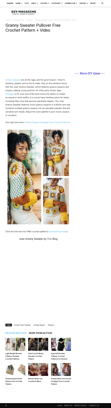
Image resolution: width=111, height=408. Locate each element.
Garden (10, 3)
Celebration (70, 3)
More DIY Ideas (90, 73)
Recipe (92, 3)
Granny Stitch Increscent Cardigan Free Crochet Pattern (61, 381)
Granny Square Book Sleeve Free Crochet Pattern (13, 381)
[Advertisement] (73, 12)
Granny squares (13, 80)
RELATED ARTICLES (15, 333)
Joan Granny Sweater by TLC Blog (38, 238)
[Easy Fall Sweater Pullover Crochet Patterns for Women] (61, 344)
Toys (27, 3)
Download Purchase (57, 231)
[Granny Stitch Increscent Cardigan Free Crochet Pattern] (61, 369)
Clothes (43, 3)
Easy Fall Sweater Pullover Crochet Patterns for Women (59, 356)
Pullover (51, 325)
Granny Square (39, 325)
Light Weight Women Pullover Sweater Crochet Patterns (13, 356)
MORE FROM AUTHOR (40, 333)
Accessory (56, 3)
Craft (33, 3)
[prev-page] (7, 389)
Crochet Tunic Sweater (22, 325)
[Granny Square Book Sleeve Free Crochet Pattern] (15, 369)
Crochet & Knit (18, 20)
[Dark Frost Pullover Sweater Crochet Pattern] (38, 344)
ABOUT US (68, 405)
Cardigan (9, 94)
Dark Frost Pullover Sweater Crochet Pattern (36, 356)
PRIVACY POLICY (80, 405)
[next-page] (11, 389)
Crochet (29, 20)
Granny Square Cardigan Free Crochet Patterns (47, 122)
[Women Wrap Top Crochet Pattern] (38, 369)
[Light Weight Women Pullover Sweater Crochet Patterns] (15, 344)
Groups (82, 3)
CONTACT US (94, 405)
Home (18, 3)
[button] (102, 3)
